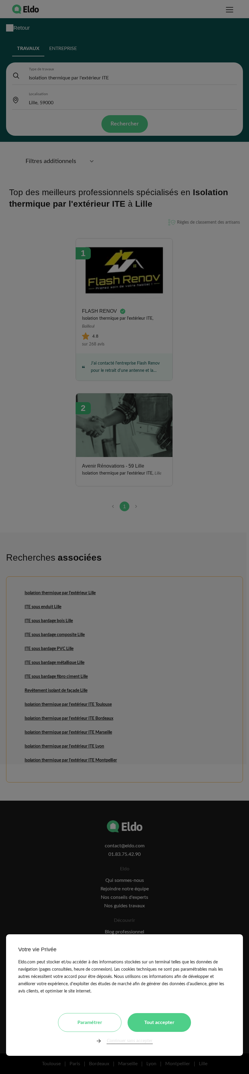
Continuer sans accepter (129, 1041)
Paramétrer (89, 1022)
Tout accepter (159, 1022)
